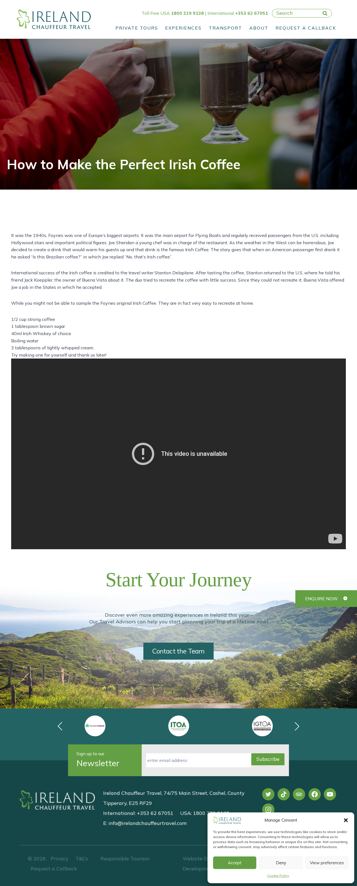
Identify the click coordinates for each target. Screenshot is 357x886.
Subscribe (267, 759)
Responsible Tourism (124, 858)
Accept (235, 862)
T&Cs (81, 858)
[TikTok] (284, 794)
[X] (268, 794)
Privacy (60, 858)
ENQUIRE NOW (321, 598)
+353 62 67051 (251, 13)
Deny (281, 862)
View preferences (327, 862)
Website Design (201, 858)
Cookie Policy (278, 875)
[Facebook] (314, 794)
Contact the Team (178, 651)
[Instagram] (268, 809)
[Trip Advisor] (299, 794)
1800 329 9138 (187, 13)
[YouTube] (330, 794)
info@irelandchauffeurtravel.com (147, 823)
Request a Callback (306, 28)
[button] (346, 820)
